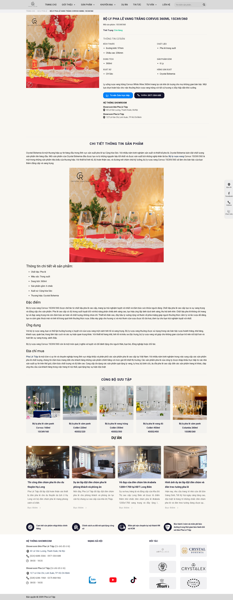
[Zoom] (29, 84)
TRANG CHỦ (50, 4)
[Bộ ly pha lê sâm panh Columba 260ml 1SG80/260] (190, 403)
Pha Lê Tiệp (32, 356)
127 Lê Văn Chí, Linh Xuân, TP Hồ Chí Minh (124, 117)
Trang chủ (30, 11)
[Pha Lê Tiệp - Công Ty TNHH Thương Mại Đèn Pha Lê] (33, 4)
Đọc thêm (10, 507)
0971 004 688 (151, 95)
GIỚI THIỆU (67, 4)
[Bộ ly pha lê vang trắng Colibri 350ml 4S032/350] (116, 403)
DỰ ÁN (124, 4)
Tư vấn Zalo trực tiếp (120, 95)
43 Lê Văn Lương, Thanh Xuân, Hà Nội (122, 110)
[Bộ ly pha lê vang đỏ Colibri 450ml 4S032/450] (153, 403)
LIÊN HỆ (166, 4)
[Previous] (26, 410)
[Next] (207, 410)
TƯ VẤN (150, 4)
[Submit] (204, 4)
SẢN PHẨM (86, 4)
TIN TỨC (137, 4)
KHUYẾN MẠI (106, 4)
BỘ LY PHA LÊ (42, 11)
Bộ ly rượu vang (176, 156)
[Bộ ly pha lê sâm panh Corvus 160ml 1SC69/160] (43, 403)
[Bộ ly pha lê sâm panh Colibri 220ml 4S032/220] (80, 403)
